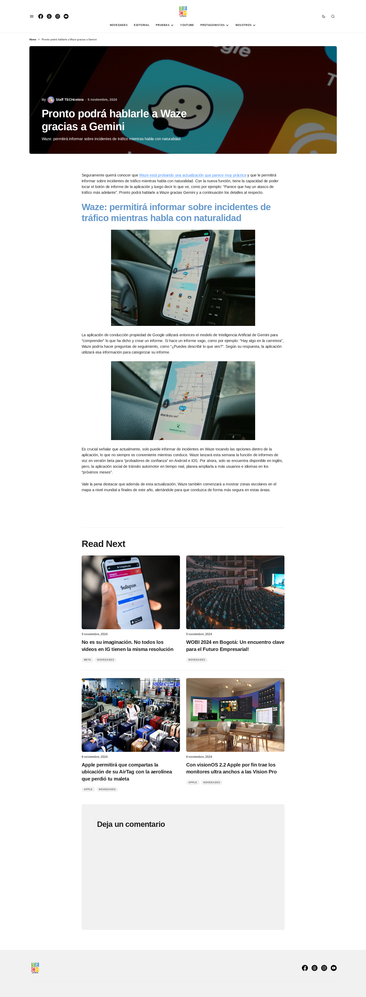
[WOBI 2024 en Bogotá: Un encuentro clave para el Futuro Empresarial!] (235, 592)
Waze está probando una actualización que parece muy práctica (192, 175)
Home (32, 39)
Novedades (105, 659)
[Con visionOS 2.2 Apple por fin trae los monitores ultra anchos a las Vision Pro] (235, 715)
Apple (88, 789)
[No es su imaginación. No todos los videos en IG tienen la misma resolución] (131, 592)
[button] (31, 16)
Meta (87, 659)
